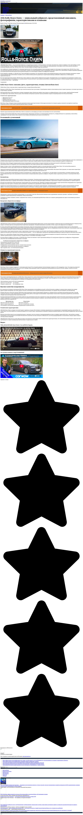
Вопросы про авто (7, 8)
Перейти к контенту (5, 1)
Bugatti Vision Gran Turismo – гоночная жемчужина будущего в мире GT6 (18, 796)
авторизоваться (26, 756)
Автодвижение (4, 3)
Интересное (6, 9)
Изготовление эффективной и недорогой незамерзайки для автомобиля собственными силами (24, 794)
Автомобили (6, 7)
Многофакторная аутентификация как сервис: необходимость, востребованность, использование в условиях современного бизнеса (35, 760)
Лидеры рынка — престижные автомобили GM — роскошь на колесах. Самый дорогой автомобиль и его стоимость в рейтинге (31, 808)
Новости (5, 12)
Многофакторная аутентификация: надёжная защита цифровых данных (21, 761)
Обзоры (4, 13)
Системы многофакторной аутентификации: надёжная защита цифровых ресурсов (23, 762)
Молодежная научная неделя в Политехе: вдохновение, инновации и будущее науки (23, 763)
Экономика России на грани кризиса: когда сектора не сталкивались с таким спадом (23, 765)
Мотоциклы (6, 10)
